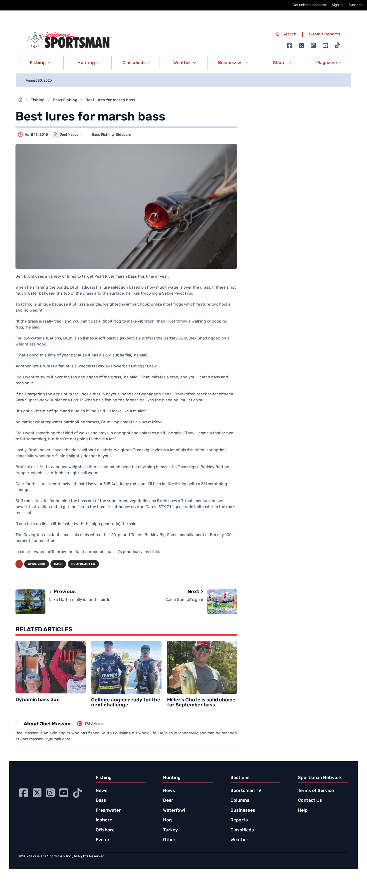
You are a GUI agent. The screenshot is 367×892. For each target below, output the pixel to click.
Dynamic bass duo (37, 699)
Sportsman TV (245, 791)
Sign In (337, 5)
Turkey (170, 830)
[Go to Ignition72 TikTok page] (337, 45)
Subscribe (357, 5)
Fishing (37, 100)
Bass (58, 564)
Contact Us (310, 800)
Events (103, 840)
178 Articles (94, 724)
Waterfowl (174, 810)
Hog (167, 820)
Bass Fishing (65, 100)
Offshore (105, 830)
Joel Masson (70, 135)
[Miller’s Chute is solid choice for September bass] (202, 667)
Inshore (104, 820)
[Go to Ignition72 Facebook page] (289, 45)
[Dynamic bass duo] (50, 667)
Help (303, 810)
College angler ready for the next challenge (125, 703)
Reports (239, 820)
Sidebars (123, 135)
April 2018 (36, 564)
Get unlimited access (309, 5)
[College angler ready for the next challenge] (126, 667)
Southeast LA (83, 564)
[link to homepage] (69, 40)
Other (169, 840)
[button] (39, 63)
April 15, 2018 (36, 135)
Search (289, 34)
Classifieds (242, 830)
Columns (239, 800)
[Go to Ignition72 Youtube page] (325, 45)
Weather (239, 840)
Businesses (242, 810)
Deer (168, 800)
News (102, 791)
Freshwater (108, 810)
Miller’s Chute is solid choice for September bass (201, 703)
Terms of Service (316, 791)
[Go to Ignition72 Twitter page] (301, 45)
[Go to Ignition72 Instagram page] (313, 45)
